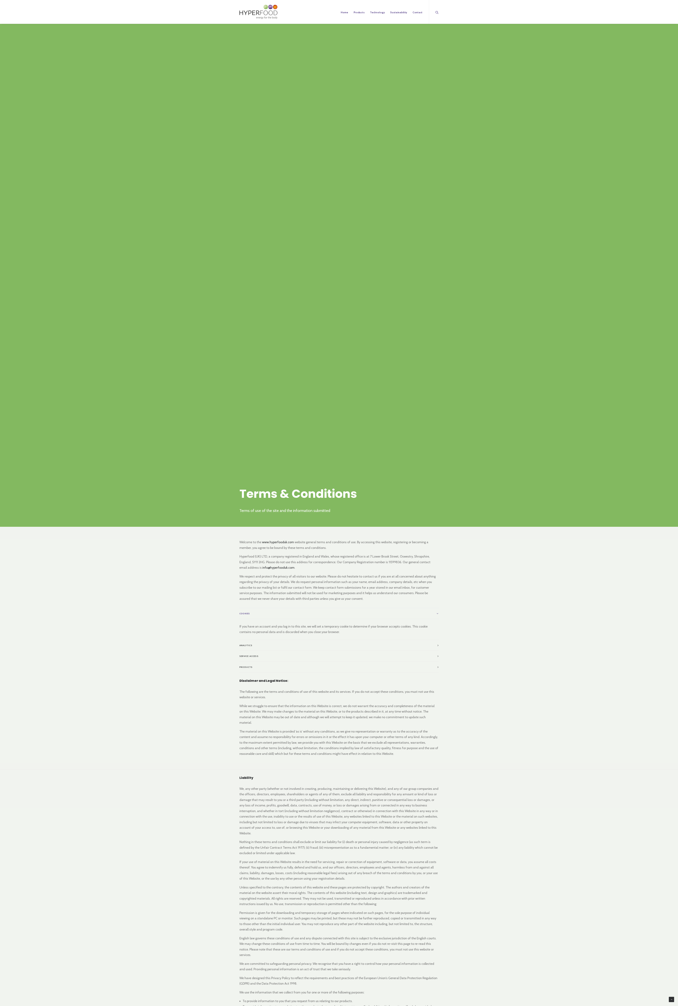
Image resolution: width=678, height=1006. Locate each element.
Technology (377, 12)
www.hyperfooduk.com (278, 542)
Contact (418, 12)
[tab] (339, 613)
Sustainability (398, 12)
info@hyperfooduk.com (278, 568)
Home (344, 12)
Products (359, 12)
